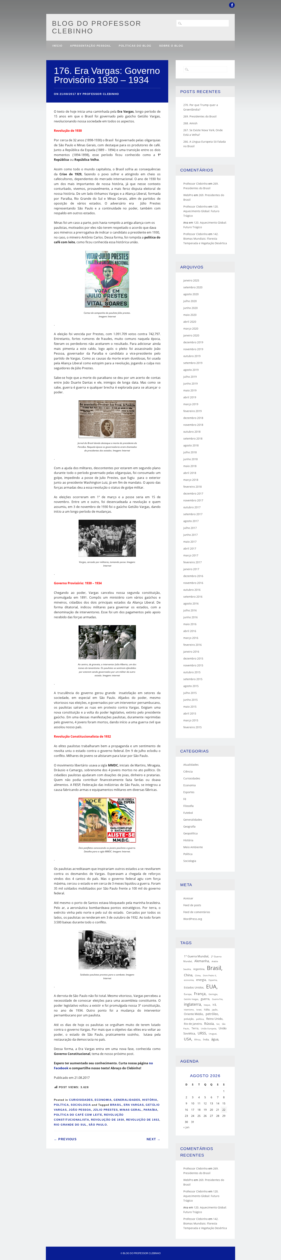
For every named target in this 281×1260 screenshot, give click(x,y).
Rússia (209, 1023)
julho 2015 (190, 693)
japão (215, 1009)
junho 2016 (190, 617)
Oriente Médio (193, 1014)
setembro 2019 (192, 363)
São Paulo (98, 1124)
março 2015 (190, 720)
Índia (206, 1039)
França (200, 993)
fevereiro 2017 (192, 562)
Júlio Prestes (105, 1109)
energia (201, 980)
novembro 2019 (193, 349)
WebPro (188, 195)
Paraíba (151, 1109)
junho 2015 (190, 700)
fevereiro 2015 (192, 727)
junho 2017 (190, 535)
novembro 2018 (193, 425)
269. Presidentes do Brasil (200, 116)
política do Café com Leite (78, 1114)
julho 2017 (190, 528)
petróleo (212, 1014)
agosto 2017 (191, 521)
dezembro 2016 (193, 576)
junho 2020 (190, 308)
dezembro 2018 (193, 418)
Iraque (207, 1005)
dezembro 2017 (193, 493)
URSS (202, 1033)
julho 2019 (190, 376)
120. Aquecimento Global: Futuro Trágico (201, 211)
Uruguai (213, 1033)
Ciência (188, 771)
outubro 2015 (192, 672)
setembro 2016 (192, 596)
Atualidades (191, 764)
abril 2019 (189, 397)
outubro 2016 (192, 590)
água (214, 1039)
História (149, 1099)
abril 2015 (189, 713)
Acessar (188, 898)
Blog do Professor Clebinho (96, 27)
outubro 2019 (192, 356)
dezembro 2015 (193, 658)
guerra (205, 999)
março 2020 (190, 328)
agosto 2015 (191, 686)
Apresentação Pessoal (90, 45)
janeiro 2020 (191, 335)
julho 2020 (190, 301)
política (200, 1019)
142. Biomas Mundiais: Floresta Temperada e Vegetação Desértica (205, 238)
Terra (195, 1028)
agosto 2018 (191, 445)
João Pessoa (80, 1109)
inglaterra (192, 1004)
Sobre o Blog (171, 45)
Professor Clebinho (101, 93)
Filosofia (188, 806)
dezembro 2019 (193, 342)
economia (189, 980)
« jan (186, 1127)
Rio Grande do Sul (70, 1124)
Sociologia (81, 1104)
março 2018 (190, 480)
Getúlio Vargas (191, 999)
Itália (207, 1009)
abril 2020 (189, 321)
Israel (198, 1009)
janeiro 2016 (191, 651)
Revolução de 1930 (107, 1119)
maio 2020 (190, 315)
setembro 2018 (192, 438)
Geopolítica (190, 833)
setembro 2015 (192, 679)
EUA (211, 986)
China (188, 975)
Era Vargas (134, 1104)
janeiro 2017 (191, 569)
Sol (217, 1024)
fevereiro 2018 (192, 486)
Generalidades (127, 1099)
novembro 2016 (193, 583)
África (197, 1039)
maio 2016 (190, 624)
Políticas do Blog (135, 45)
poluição (189, 1019)
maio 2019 (190, 390)
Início (57, 45)
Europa (188, 994)
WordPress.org (192, 919)
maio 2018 (190, 466)
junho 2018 (190, 459)
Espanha (213, 980)
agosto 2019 (191, 370)
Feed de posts (192, 905)
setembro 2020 (192, 287)
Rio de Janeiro (193, 1024)
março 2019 (190, 404)
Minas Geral (131, 1109)
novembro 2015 (193, 665)
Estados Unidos (194, 987)
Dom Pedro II (209, 975)
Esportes (188, 792)
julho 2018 (190, 452)
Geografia (189, 826)
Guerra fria (217, 999)
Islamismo (189, 1009)
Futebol (188, 813)
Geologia (213, 994)
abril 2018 (189, 473)
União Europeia (208, 1028)
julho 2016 (190, 610)
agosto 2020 (191, 294)
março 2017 (190, 555)
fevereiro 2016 (192, 645)
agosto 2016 (191, 603)
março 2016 (190, 638)
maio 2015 (190, 706)
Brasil (116, 1104)
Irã (214, 1004)
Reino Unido (214, 1019)
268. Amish (190, 123)
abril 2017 (189, 548)
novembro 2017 (193, 500)
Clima (198, 975)
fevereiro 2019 (192, 411)
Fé (184, 799)
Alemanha (201, 961)
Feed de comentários (196, 912)
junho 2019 (190, 383)
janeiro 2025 (191, 280)
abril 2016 (189, 631)
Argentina (198, 969)
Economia (103, 1099)
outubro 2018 (192, 431)
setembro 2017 (192, 514)
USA (187, 1039)
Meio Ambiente (193, 847)
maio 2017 (190, 541)
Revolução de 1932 (142, 1119)
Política (61, 1104)
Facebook (232, 5)
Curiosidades (81, 1099)
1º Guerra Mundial (196, 956)
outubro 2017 (192, 507)
